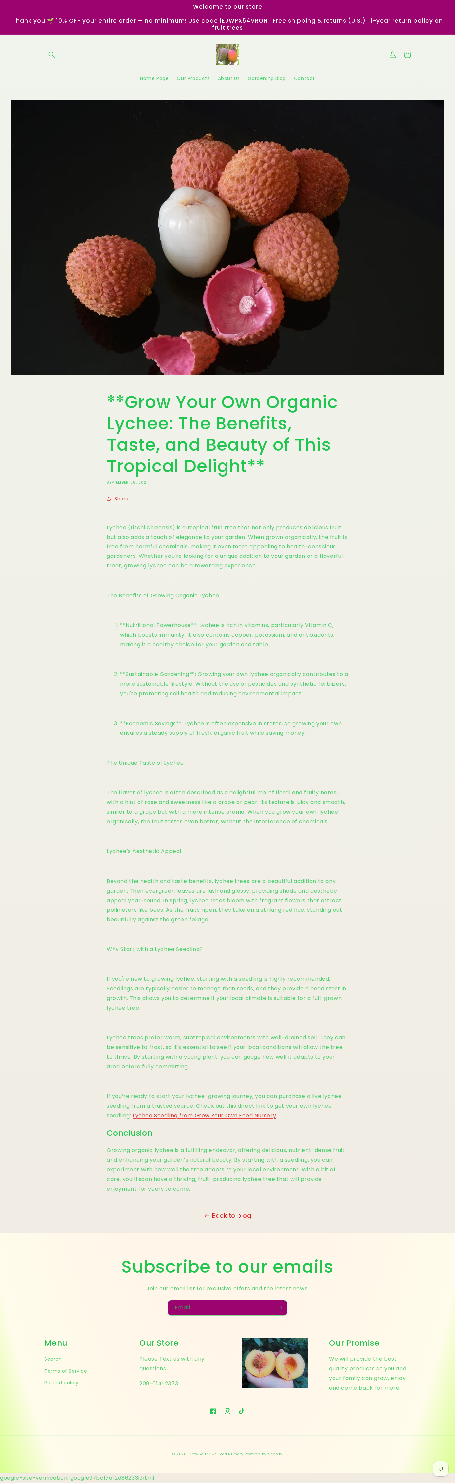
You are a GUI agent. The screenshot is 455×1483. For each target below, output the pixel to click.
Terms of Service (65, 1371)
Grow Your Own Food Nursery (216, 1454)
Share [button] (121, 498)
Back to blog (231, 1215)
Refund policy (61, 1382)
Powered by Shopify (264, 1454)
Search (53, 1359)
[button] (51, 54)
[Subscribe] (279, 1308)
